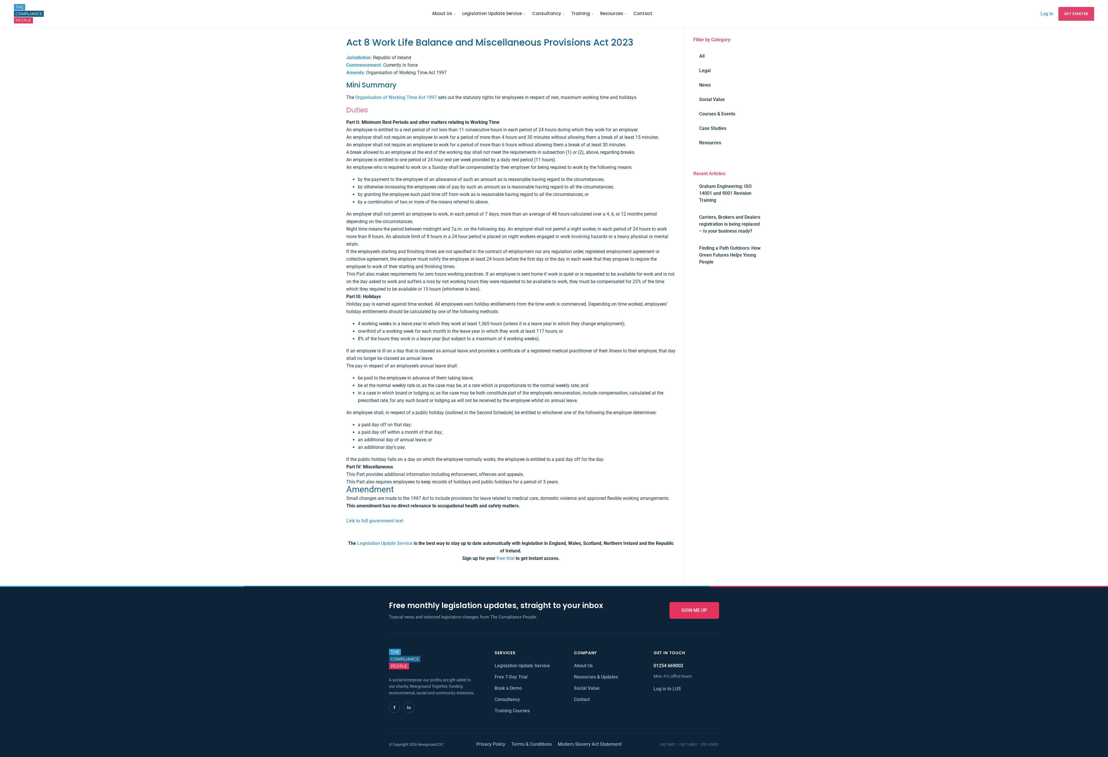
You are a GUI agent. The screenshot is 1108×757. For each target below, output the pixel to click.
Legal (705, 70)
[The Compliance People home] (29, 13)
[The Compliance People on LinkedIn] (408, 707)
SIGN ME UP (694, 610)
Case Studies (712, 128)
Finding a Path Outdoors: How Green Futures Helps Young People (730, 255)
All (702, 56)
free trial (505, 558)
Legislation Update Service (492, 13)
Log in (1046, 13)
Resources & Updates (596, 677)
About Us (442, 13)
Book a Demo (508, 688)
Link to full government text (374, 521)
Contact (642, 13)
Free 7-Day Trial (511, 677)
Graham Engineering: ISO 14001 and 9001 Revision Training (725, 193)
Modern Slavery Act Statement (590, 744)
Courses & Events (717, 114)
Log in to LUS (667, 688)
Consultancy (546, 13)
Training (580, 13)
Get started (1076, 14)
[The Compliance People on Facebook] (394, 707)
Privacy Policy (490, 744)
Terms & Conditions (531, 744)
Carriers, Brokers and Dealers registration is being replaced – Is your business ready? (729, 224)
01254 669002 (668, 665)
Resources (611, 13)
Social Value (712, 99)
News (705, 85)
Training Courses (512, 710)
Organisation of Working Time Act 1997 (396, 97)
